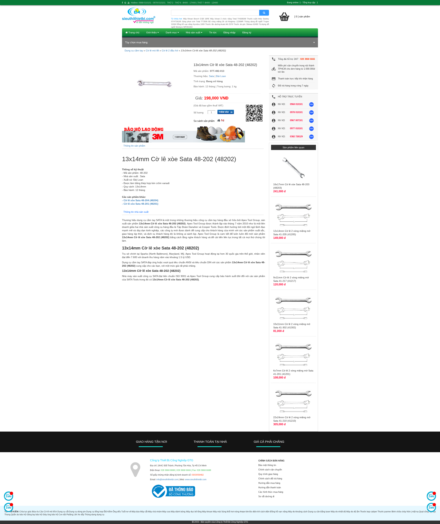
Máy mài (217, 511)
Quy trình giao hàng (268, 474)
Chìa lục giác (25, 511)
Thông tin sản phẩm (134, 145)
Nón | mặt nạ (413, 511)
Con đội (62, 514)
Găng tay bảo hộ (34, 514)
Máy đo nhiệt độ (338, 511)
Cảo (41, 511)
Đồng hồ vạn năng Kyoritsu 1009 (191, 24)
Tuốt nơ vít (126, 511)
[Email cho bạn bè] (222, 120)
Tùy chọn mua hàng (136, 42)
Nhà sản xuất (193, 32)
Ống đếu (117, 511)
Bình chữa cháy (399, 511)
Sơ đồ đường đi (266, 496)
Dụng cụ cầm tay (134, 50)
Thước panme (384, 511)
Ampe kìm (244, 511)
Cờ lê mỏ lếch (50, 511)
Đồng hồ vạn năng (278, 511)
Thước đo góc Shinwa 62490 (246, 24)
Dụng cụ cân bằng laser (319, 511)
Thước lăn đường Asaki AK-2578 (219, 24)
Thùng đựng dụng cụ (94, 514)
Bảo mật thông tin (267, 465)
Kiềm (109, 511)
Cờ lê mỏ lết (152, 50)
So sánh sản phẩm (204, 120)
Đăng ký (246, 32)
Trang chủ (133, 32)
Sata (211, 76)
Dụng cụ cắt (63, 511)
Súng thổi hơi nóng (230, 511)
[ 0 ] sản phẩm (302, 16)
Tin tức (213, 32)
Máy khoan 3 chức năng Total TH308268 (228, 19)
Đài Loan (221, 76)
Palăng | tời (72, 514)
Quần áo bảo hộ (18, 514)
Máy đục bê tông (194, 511)
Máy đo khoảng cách (297, 511)
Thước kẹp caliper (368, 511)
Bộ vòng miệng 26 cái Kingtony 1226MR (225, 21)
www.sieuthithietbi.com (195, 479)
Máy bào (136, 511)
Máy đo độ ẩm (353, 511)
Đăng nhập (229, 32)
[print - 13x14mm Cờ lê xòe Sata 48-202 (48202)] (218, 120)
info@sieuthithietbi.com (167, 479)
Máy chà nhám (155, 511)
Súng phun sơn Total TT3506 (194, 21)
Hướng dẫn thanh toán (269, 487)
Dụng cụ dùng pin (77, 511)
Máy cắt (143, 511)
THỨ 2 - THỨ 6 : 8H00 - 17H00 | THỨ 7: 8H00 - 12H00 (192, 3)
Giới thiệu (151, 32)
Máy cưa (166, 511)
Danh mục (172, 32)
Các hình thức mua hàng (270, 492)
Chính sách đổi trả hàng (270, 478)
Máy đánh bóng (178, 511)
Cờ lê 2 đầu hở (170, 50)
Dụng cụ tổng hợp (94, 511)
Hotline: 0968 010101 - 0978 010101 (148, 3)
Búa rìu (35, 511)
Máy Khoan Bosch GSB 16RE (196, 19)
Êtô (105, 511)
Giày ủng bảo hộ (50, 514)
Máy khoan (207, 511)
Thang (7, 514)
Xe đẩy (81, 514)
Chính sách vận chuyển (270, 469)
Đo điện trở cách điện (259, 511)
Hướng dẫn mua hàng (269, 483)
